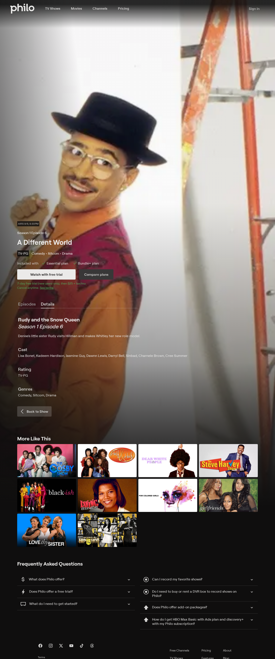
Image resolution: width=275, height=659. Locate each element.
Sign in (254, 8)
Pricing (123, 8)
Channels (100, 8)
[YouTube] (71, 645)
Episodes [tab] (27, 304)
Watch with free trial (46, 274)
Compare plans (96, 274)
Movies (76, 8)
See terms (46, 287)
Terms (41, 657)
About (227, 650)
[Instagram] (50, 645)
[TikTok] (81, 645)
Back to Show (37, 411)
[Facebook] (40, 645)
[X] (61, 645)
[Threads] (92, 645)
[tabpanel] (137, 357)
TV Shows (52, 8)
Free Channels (179, 650)
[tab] (47, 304)
